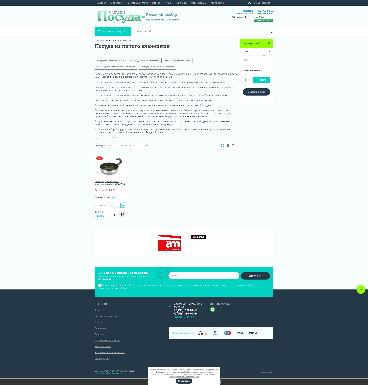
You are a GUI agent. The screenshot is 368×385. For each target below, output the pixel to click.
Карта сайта (217, 2)
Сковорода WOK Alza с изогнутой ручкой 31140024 (110, 183)
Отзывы (99, 322)
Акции (169, 2)
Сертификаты (102, 328)
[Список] (228, 145)
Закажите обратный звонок (110, 352)
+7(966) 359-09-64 (263, 13)
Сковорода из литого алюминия (144, 61)
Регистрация (102, 358)
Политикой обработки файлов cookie (184, 377)
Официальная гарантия (107, 340)
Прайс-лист (101, 303)
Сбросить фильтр (256, 92)
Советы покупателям (106, 316)
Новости (156, 2)
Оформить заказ (262, 20)
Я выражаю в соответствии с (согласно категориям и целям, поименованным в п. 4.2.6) (175, 286)
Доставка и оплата (138, 2)
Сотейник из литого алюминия (177, 61)
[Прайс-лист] (233, 145)
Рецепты (99, 334)
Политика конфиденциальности (110, 373)
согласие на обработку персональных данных (139, 285)
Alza (113, 197)
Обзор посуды (198, 2)
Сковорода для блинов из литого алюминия (116, 67)
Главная (101, 2)
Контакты (181, 2)
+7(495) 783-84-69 (263, 11)
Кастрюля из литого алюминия (110, 61)
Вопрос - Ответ (103, 346)
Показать (261, 80)
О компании (116, 2)
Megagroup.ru (266, 372)
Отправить (255, 275)
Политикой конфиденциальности (200, 285)
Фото (97, 310)
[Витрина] (222, 145)
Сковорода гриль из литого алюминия (157, 67)
